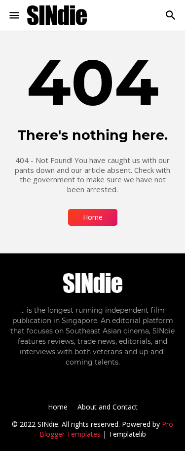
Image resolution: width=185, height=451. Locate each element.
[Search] (172, 15)
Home (93, 217)
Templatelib (127, 434)
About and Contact (107, 406)
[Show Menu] (13, 15)
